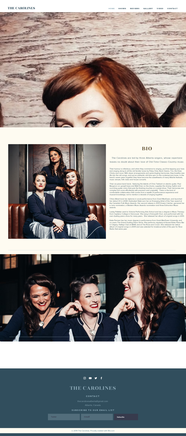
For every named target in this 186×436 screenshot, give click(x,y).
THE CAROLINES (21, 8)
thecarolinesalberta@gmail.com (92, 401)
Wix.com (111, 431)
